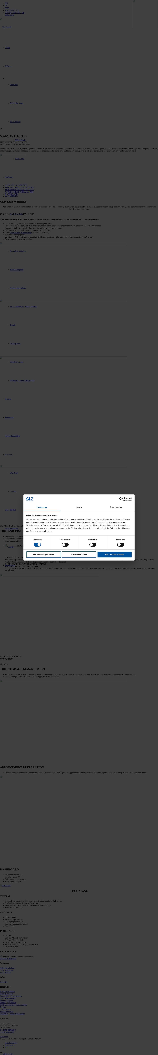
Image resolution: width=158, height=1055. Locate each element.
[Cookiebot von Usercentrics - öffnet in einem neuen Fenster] (121, 499)
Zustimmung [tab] (42, 507)
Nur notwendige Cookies (43, 555)
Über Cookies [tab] (116, 507)
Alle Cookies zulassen (114, 555)
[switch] (65, 545)
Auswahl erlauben (79, 555)
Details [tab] (79, 507)
